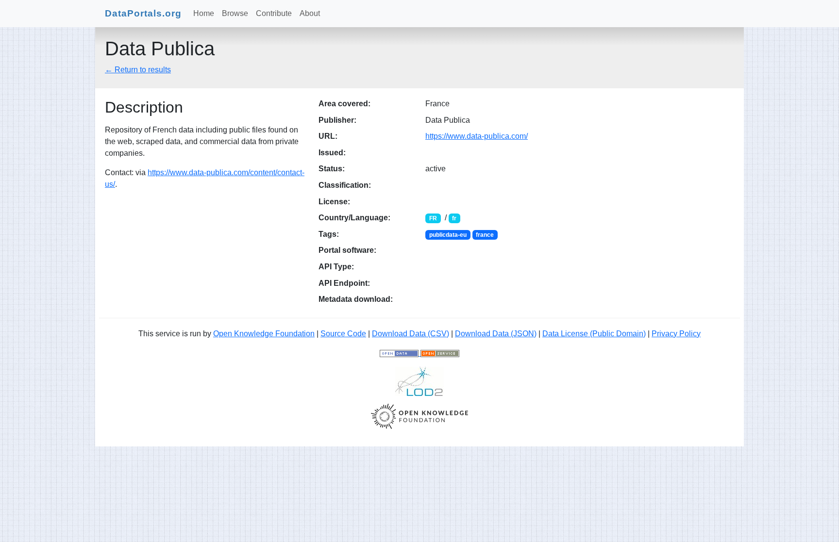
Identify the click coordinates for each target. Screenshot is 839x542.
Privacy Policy (676, 333)
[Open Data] (400, 353)
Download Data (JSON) (496, 333)
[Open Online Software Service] (439, 353)
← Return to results (138, 70)
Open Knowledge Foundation (264, 333)
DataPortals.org (143, 13)
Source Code (343, 333)
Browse (235, 13)
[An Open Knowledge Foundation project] (419, 415)
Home (203, 13)
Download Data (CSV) (410, 333)
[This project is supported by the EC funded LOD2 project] (419, 381)
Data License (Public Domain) (594, 333)
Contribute (274, 13)
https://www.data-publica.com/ (476, 136)
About (310, 13)
